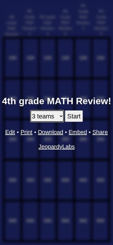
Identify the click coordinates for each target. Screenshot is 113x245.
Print (26, 132)
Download (50, 132)
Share (100, 132)
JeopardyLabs (57, 146)
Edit (10, 132)
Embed (78, 132)
